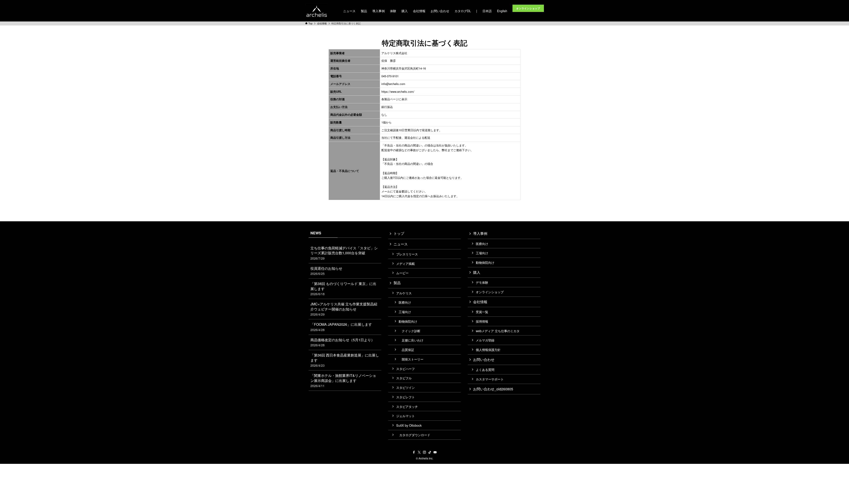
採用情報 (482, 321)
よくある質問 (485, 369)
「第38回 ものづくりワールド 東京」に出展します (343, 288)
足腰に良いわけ (411, 340)
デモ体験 (482, 282)
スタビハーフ (405, 368)
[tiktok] (430, 452)
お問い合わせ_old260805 (493, 388)
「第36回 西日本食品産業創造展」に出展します (344, 360)
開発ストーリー (411, 359)
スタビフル (404, 378)
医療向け (405, 302)
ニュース (401, 244)
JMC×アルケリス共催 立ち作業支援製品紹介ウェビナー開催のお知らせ (343, 308)
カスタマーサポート (490, 379)
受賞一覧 (482, 311)
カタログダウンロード (413, 434)
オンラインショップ (490, 291)
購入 (476, 272)
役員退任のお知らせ (326, 271)
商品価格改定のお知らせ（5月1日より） (342, 342)
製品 (397, 282)
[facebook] (414, 452)
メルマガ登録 (485, 340)
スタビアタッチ (407, 406)
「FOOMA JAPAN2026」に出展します (341, 327)
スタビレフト (405, 397)
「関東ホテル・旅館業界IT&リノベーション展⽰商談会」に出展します (343, 380)
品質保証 (406, 349)
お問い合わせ (483, 359)
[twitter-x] (419, 452)
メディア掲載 (405, 263)
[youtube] (435, 452)
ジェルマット (405, 415)
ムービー (402, 272)
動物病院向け (408, 321)
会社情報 (480, 301)
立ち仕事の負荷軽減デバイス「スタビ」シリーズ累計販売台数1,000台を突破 (344, 252)
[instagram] (424, 452)
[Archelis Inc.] (316, 11)
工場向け (405, 311)
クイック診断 (409, 330)
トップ (399, 233)
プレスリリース (407, 254)
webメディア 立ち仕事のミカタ (498, 330)
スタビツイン (405, 387)
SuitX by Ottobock (409, 425)
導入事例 (480, 233)
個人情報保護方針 (488, 349)
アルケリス (404, 293)
